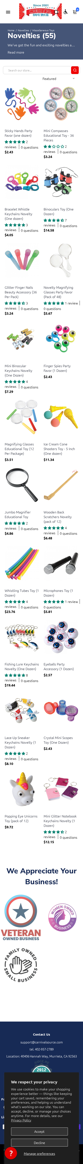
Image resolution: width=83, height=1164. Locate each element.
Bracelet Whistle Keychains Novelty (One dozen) (18, 214)
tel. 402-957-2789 (42, 1049)
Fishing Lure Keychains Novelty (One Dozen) (22, 666)
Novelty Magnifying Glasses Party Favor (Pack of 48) (58, 292)
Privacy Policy (21, 1120)
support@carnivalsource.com (41, 1042)
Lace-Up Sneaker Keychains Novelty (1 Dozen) (20, 742)
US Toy (9, 125)
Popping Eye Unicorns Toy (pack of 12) (21, 818)
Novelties (23, 30)
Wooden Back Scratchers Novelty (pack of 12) (58, 517)
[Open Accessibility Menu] (65, 11)
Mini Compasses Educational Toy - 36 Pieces (59, 135)
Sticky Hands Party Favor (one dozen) (18, 133)
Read (11, 52)
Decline (39, 1142)
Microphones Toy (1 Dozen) (58, 592)
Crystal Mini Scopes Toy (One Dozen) (58, 740)
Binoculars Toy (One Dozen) (59, 211)
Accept (39, 1131)
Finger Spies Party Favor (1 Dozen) (57, 368)
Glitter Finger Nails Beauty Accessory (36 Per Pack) (21, 292)
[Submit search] (75, 70)
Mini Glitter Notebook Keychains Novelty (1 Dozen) (60, 821)
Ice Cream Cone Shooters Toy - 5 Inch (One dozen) (59, 449)
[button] (11, 1153)
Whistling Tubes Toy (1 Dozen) (22, 592)
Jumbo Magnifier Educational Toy (18, 514)
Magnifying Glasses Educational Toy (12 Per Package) (19, 449)
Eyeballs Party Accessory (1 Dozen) (59, 666)
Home (11, 30)
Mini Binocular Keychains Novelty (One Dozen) (18, 370)
